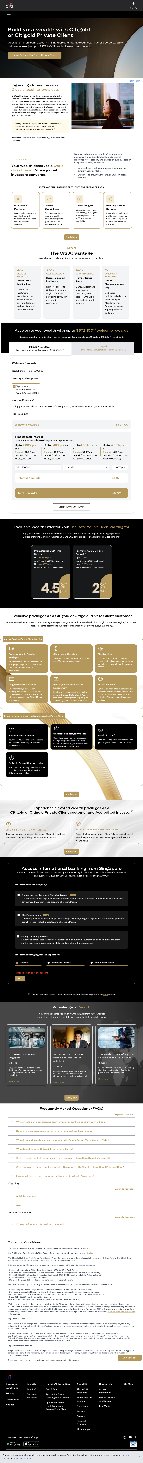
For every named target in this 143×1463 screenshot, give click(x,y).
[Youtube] (130, 1437)
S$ (117, 424)
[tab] (40, 348)
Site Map (128, 1384)
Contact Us (105, 1384)
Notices (10, 1404)
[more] (9, 14)
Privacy (10, 1393)
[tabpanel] (71, 435)
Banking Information (58, 1384)
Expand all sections (125, 1114)
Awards (81, 1416)
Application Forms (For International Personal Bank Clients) (57, 1406)
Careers (81, 1411)
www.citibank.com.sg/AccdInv (121, 1311)
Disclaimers (12, 1399)
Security (31, 1384)
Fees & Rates (52, 1389)
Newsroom (82, 1406)
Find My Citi (105, 1406)
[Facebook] (135, 1437)
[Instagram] (124, 1437)
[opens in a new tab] (9, 5)
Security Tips (33, 1389)
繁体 (138, 80)
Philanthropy (83, 1429)
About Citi (82, 1384)
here (105, 994)
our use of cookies (22, 1458)
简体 (132, 80)
